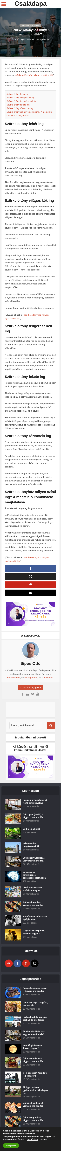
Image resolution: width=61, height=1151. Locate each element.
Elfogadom (11, 1145)
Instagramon (30, 677)
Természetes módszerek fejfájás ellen (35, 918)
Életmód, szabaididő (30, 25)
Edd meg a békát (31, 829)
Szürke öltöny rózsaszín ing (20, 108)
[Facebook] (17, 963)
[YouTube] (9, 963)
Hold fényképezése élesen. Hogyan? (32, 1047)
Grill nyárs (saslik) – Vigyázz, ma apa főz (33, 816)
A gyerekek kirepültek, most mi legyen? (34, 932)
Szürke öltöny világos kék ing (20, 97)
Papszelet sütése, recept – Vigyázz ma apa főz (35, 989)
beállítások (32, 1139)
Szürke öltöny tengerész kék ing (22, 101)
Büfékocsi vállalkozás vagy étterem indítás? (34, 859)
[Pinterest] (26, 963)
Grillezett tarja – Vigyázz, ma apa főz (35, 1004)
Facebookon (13, 677)
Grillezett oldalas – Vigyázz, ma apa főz (33, 1060)
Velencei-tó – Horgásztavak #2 (31, 845)
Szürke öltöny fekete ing (18, 105)
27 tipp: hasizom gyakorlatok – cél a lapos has (35, 1090)
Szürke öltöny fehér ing (17, 94)
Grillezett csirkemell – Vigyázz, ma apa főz (34, 1104)
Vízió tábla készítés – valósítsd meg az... (33, 889)
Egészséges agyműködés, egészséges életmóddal (34, 875)
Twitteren (48, 677)
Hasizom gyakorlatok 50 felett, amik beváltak (35, 801)
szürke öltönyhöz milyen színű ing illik (34, 75)
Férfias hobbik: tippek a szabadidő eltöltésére (35, 1018)
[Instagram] (35, 963)
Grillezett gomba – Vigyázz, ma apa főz (33, 903)
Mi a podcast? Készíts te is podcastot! (35, 1074)
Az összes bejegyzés (30, 687)
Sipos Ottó (25, 39)
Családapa (30, 4)
